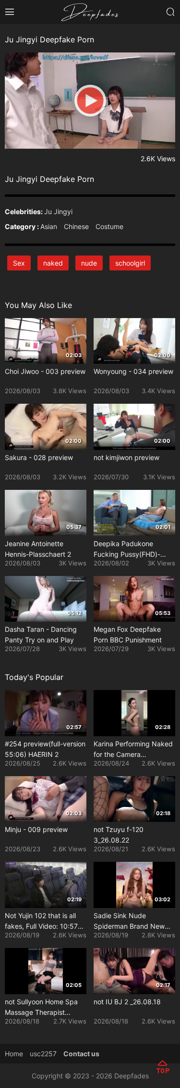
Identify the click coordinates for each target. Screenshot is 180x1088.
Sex (19, 263)
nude (89, 263)
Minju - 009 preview (36, 829)
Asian (48, 226)
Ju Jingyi (58, 211)
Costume (109, 226)
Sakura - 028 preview (39, 457)
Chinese (76, 226)
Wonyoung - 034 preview (133, 371)
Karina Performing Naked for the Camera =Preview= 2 (133, 750)
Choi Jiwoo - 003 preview (45, 371)
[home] (90, 11)
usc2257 (43, 1054)
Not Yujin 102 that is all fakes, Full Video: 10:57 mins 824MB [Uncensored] (41, 921)
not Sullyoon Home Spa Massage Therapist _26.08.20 (41, 1008)
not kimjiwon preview (126, 457)
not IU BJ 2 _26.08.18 (127, 1002)
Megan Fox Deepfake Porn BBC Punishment (128, 634)
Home (14, 1054)
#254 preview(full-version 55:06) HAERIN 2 (45, 749)
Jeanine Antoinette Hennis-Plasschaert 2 (38, 548)
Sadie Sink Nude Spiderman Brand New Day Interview (129, 921)
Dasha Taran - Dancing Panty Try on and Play (41, 634)
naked (53, 263)
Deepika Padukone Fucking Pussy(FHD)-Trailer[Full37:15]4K (127, 549)
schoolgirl (130, 263)
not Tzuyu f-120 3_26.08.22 (119, 834)
